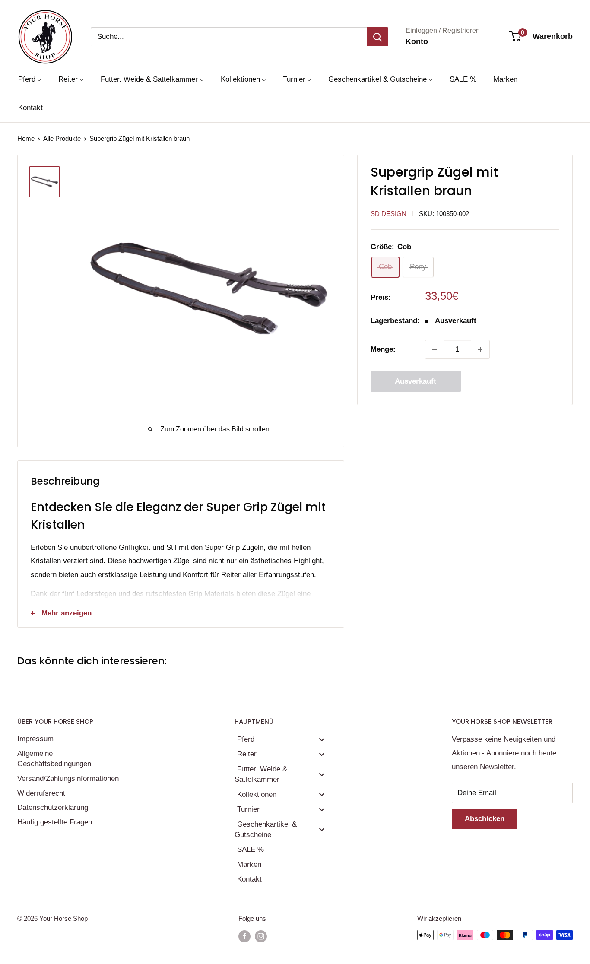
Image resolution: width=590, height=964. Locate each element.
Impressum (35, 739)
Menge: (383, 349)
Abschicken (484, 819)
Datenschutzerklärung (52, 807)
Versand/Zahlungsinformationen (67, 778)
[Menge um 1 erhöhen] (480, 349)
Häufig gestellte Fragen (54, 822)
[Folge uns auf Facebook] (244, 936)
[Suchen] (377, 36)
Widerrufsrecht (41, 793)
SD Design (388, 213)
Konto (417, 41)
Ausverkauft (415, 381)
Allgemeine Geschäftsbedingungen (54, 758)
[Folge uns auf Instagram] (261, 936)
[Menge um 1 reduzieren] (434, 349)
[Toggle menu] (321, 739)
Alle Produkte (62, 138)
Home (26, 138)
